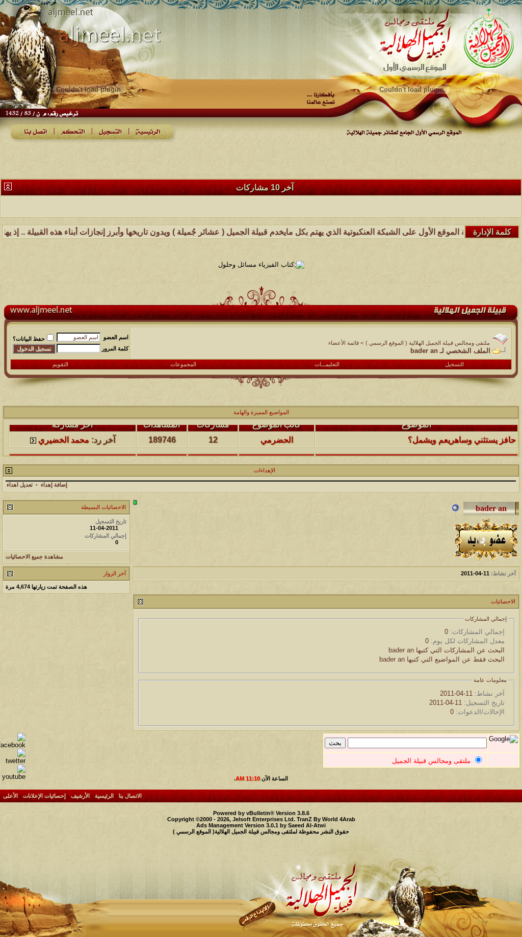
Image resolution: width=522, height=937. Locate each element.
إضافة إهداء (54, 485)
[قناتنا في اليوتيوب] (12, 776)
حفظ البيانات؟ (29, 339)
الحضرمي (276, 429)
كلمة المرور (115, 348)
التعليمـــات (327, 364)
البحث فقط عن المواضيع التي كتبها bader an (442, 659)
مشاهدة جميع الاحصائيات (34, 556)
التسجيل (454, 364)
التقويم (60, 364)
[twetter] (12, 761)
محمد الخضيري (63, 429)
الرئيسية (104, 796)
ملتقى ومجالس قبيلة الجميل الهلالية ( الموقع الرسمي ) (428, 343)
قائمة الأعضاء (343, 343)
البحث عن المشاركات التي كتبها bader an (446, 650)
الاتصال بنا (130, 796)
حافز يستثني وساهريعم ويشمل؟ (462, 429)
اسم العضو (115, 337)
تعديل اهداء (20, 485)
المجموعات (183, 364)
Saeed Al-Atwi (307, 825)
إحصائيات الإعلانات (44, 796)
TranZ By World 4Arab (326, 819)
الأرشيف (80, 796)
